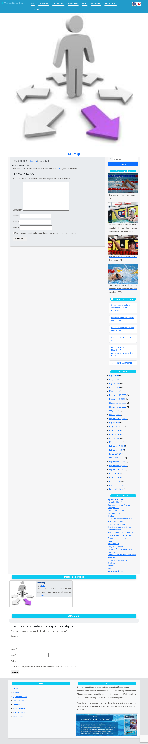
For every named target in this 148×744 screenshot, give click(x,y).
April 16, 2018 (115, 481)
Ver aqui (59, 168)
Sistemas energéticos (117, 560)
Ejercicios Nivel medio (117, 524)
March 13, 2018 (116, 485)
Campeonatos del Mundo (119, 505)
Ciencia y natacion (110, 4)
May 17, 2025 (115, 379)
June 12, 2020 (115, 430)
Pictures (111, 552)
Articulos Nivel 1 (115, 502)
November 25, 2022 (117, 403)
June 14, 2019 (115, 434)
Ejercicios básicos (115, 521)
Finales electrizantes (117, 538)
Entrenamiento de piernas (119, 535)
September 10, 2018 (118, 465)
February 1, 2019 (116, 450)
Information (113, 543)
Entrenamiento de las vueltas (121, 532)
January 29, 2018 (116, 489)
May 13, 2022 (115, 414)
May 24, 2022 (115, 411)
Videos (111, 568)
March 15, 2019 (116, 442)
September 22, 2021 (118, 418)
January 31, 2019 (116, 454)
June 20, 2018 (115, 473)
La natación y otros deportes (120, 549)
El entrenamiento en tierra (119, 527)
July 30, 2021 (114, 422)
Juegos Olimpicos (115, 546)
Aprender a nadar (58, 4)
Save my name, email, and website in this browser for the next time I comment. (46, 233)
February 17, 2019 (117, 446)
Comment (17, 210)
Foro (110, 541)
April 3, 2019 (114, 438)
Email (16, 221)
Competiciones (96, 4)
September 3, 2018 (117, 469)
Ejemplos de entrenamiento (120, 518)
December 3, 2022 (117, 399)
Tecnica (84, 4)
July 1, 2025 (114, 375)
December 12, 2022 (117, 395)
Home (32, 4)
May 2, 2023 (114, 391)
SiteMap (33, 161)
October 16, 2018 (116, 458)
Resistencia (113, 557)
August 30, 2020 (116, 426)
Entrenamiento (73, 4)
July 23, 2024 (114, 383)
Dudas (111, 516)
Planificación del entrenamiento (122, 554)
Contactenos (35, 9)
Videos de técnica (115, 571)
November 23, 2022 (117, 407)
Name (16, 215)
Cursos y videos (44, 4)
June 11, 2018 (115, 477)
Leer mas (41, 595)
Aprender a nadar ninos (121, 363)
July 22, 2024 (114, 387)
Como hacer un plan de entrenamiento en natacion (121, 308)
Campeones (113, 507)
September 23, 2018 (118, 461)
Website (16, 227)
